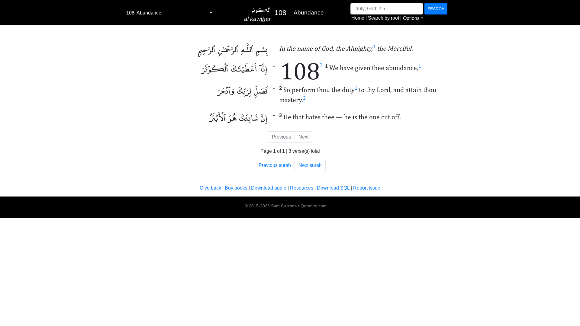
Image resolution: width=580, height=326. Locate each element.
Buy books (236, 187)
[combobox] (169, 13)
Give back (210, 187)
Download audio (268, 187)
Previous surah (275, 165)
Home (357, 18)
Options (411, 18)
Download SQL (333, 187)
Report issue (366, 187)
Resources (301, 187)
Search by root (383, 18)
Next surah (310, 165)
